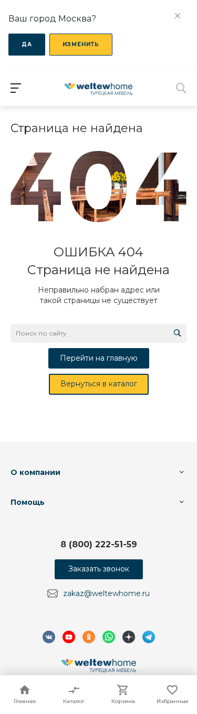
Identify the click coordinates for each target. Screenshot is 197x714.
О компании (35, 472)
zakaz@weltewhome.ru (106, 593)
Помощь (28, 502)
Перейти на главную (99, 358)
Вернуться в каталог (98, 383)
